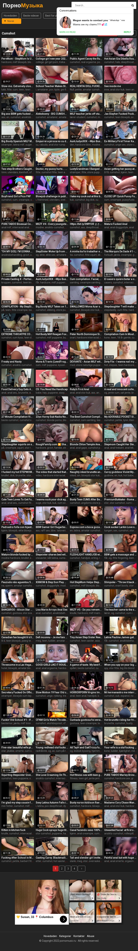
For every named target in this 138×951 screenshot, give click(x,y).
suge (38, 502)
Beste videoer (31, 15)
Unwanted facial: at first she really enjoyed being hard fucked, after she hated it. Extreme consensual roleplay (120, 830)
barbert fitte (27, 861)
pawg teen (28, 640)
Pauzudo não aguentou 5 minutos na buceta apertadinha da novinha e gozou (17, 582)
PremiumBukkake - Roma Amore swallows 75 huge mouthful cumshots (120, 499)
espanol (125, 695)
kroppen (6, 282)
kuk (72, 199)
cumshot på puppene (100, 447)
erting (94, 558)
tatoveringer (64, 530)
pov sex (101, 62)
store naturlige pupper (88, 365)
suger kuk (31, 144)
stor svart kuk (30, 613)
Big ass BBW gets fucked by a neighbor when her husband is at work (17, 113)
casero (108, 282)
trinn (4, 172)
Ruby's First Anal (79, 389)
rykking (58, 695)
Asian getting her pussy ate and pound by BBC (120, 168)
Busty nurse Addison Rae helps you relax (86, 802)
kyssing (62, 365)
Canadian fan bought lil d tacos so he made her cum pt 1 (17, 637)
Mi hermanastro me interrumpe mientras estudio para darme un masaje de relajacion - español (120, 692)
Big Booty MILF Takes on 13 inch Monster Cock (52, 306)
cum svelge (64, 502)
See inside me (112, 86)
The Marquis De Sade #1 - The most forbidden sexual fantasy (120, 251)
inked (73, 475)
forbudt (108, 254)
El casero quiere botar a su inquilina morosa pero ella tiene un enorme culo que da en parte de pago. (120, 279)
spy (106, 668)
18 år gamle (124, 337)
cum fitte (122, 310)
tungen (108, 530)
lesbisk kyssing (82, 750)
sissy (62, 392)
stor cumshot (117, 502)
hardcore (6, 62)
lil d (3, 640)
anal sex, (12, 392)
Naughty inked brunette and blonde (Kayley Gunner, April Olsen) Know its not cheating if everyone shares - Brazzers (86, 472)
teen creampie (88, 723)
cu (37, 144)
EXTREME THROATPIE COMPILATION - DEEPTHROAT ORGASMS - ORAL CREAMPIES (17, 334)
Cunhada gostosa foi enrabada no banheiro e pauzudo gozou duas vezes (86, 719)
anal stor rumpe (58, 144)
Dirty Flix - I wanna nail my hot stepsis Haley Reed (120, 361)
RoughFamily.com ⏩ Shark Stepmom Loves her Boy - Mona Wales (52, 444)
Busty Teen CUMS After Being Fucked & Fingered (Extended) (86, 499)
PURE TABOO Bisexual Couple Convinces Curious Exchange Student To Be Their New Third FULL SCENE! (17, 224)
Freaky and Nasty (11, 361)
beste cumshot (10, 420)
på (2, 310)
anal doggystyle (119, 227)
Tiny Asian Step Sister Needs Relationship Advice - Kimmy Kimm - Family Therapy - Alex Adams (86, 637)
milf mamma (96, 613)
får (37, 282)
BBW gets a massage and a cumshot (120, 554)
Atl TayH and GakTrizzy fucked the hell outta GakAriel (86, 747)
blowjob (13, 530)
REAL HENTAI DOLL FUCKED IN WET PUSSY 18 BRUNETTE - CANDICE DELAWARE (86, 86)
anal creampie (85, 833)
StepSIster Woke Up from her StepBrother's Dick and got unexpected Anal (52, 251)
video (39, 475)
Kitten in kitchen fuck (13, 830)
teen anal (131, 89)
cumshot (75, 62)
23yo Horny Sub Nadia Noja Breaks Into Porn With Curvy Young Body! (52, 416)
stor (29, 475)
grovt (26, 254)
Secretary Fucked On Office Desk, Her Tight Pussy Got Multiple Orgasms (17, 692)
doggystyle (53, 585)
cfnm (66, 723)
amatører (42, 89)
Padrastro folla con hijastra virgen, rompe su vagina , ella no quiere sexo (17, 527)
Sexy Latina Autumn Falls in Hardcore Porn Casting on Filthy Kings (52, 802)
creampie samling (90, 282)
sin (78, 475)
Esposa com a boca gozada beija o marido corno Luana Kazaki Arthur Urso (86, 527)
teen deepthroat (33, 337)
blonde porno (54, 420)
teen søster (87, 640)
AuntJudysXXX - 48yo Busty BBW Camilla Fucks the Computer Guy (86, 141)
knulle (73, 613)
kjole (57, 89)
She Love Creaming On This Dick (52, 775)
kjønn (124, 172)
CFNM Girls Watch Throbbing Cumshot (52, 719)
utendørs (13, 172)
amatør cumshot (92, 89)
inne (106, 89)
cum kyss (18, 337)
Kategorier (65, 936)
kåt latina (53, 558)
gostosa (17, 613)
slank (73, 861)
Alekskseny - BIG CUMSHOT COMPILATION (52, 113)
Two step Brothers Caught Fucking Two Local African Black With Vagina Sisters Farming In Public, (17, 168)
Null (72, 89)
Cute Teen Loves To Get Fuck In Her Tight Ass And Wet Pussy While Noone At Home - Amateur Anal (17, 499)
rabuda (44, 144)
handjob (85, 558)
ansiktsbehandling (32, 117)
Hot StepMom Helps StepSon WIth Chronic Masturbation (86, 582)
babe (39, 392)
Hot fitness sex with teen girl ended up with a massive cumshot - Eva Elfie (86, 775)
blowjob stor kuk (90, 310)
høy (45, 392)
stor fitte (114, 668)
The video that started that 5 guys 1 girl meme (52, 472)
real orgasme (88, 62)
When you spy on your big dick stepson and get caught (120, 664)
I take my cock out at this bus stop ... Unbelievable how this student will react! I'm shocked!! (86, 196)
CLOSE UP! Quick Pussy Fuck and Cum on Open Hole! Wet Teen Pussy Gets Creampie (120, 196)
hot (106, 365)
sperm (9, 585)
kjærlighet (124, 750)
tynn (125, 420)
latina (77, 530)
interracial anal (20, 227)
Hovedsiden (10, 15)
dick (12, 475)
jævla (117, 254)
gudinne (108, 475)
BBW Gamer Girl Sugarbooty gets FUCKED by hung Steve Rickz (52, 527)
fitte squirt (91, 254)
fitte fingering (120, 558)
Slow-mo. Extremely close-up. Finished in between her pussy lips (17, 86)
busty (129, 723)
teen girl (83, 778)
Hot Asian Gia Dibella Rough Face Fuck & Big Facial (120, 58)
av (53, 750)
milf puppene (59, 282)
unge (50, 695)
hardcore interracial (88, 337)
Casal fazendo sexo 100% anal (86, 830)
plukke (10, 750)
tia (71, 254)
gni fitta (65, 89)
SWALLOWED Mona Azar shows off (86, 306)
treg (65, 695)
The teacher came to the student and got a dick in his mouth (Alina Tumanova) (120, 609)
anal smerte (117, 861)
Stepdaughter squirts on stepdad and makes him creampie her (17, 444)
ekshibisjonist (54, 723)
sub (117, 695)
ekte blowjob (26, 530)
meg (38, 640)
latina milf (18, 144)
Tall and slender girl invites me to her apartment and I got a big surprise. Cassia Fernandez (86, 857)
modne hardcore (10, 558)
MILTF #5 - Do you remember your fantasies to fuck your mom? (86, 609)
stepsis (113, 365)
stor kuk (46, 502)
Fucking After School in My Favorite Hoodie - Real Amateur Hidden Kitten (17, 857)
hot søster (59, 861)
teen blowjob (122, 117)
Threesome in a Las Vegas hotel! (17, 664)
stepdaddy (110, 310)
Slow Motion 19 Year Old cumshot (52, 692)
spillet (73, 668)
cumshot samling (29, 420)
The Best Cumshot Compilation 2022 (86, 416)
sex (115, 530)
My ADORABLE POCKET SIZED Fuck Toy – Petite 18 (120, 416)
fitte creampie (20, 310)
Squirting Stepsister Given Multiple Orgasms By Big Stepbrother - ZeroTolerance (17, 775)
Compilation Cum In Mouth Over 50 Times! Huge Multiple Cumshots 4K (120, 334)
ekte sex (50, 254)
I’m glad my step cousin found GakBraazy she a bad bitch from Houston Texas (17, 802)
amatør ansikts (65, 640)
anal (106, 227)
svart (73, 337)
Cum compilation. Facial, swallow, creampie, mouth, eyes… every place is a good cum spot (86, 279)
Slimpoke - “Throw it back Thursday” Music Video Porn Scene (120, 582)
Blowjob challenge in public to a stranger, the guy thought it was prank (52, 196)
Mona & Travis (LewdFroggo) (52, 361)
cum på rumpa (64, 750)
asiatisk (99, 640)
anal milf (6, 227)
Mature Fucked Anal (115, 224)
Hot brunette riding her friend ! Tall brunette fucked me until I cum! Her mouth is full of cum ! (120, 719)
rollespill (129, 833)
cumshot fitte (49, 172)
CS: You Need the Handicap (52, 389)
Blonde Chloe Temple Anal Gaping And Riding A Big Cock (86, 444)
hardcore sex (122, 778)
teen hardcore (126, 365)
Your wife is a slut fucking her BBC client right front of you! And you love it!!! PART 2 (120, 747)
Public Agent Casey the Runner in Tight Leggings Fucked (86, 58)
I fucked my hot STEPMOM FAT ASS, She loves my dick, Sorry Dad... (17, 472)
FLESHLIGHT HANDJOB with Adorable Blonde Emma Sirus (86, 554)
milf (133, 750)
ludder (52, 640)
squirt (20, 447)
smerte (19, 750)
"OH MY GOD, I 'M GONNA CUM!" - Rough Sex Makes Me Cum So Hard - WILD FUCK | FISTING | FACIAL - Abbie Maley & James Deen (17, 251)
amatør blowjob (68, 117)
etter (38, 861)
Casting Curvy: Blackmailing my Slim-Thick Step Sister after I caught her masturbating (52, 857)
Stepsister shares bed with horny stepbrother (52, 554)
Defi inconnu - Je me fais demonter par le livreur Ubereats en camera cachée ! (52, 637)
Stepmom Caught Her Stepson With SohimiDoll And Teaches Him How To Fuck (120, 444)
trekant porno (67, 62)
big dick (90, 199)
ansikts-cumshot (54, 227)
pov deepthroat (53, 806)
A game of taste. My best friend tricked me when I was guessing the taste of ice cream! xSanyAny (86, 664)
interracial (129, 282)
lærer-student (78, 117)
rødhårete (41, 750)
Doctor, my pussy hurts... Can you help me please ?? (52, 168)
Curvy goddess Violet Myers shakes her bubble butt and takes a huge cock (120, 472)
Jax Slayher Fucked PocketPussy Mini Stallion (120, 113)
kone (107, 337)
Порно (12, 5)
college (40, 62)
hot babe (128, 475)
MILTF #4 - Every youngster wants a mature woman (52, 224)
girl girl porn (51, 62)
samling (74, 282)
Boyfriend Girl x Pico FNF (16, 196)
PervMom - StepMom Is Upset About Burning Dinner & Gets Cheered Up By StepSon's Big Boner (17, 58)
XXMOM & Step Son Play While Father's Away (52, 582)
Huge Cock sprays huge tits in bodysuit (52, 830)
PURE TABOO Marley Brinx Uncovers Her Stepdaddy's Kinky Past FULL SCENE (120, 775)
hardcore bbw (83, 144)
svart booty (121, 585)
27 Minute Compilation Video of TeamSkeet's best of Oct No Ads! (17, 416)
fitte (9, 89)
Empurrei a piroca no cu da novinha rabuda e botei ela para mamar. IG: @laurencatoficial (52, 141)
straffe (67, 447)
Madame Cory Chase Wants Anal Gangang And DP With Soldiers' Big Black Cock (120, 802)
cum (15, 89)
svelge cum (67, 199)
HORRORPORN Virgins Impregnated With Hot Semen (86, 692)
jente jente (95, 778)
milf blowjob (20, 62)
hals (117, 62)
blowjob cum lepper (24, 695)
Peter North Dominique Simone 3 (86, 334)
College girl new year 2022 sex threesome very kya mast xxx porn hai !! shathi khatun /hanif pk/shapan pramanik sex (52, 58)
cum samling (88, 420)
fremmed (42, 199)
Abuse (90, 936)
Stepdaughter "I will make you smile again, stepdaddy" (120, 306)
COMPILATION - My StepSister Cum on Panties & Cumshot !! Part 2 (17, 306)
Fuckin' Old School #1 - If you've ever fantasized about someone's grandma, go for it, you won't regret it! (17, 719)
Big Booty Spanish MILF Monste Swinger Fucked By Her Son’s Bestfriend (17, 141)
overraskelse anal (99, 861)
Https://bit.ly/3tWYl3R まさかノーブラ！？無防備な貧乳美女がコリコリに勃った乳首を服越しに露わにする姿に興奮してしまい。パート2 (86, 224)
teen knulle (31, 89)
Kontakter (79, 936)
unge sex (120, 144)
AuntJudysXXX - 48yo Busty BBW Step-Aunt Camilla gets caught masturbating (52, 279)
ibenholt (23, 172)
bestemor (7, 723)
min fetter (7, 806)
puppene (53, 392)
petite (78, 89)
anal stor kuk (117, 89)
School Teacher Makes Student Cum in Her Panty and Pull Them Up (52, 86)
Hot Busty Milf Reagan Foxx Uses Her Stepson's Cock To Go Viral (52, 334)
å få (106, 172)
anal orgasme (49, 668)
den (72, 144)
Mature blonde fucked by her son (17, 554)
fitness (74, 778)
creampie (24, 199)
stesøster (41, 558)
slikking (51, 310)
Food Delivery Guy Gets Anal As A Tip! (17, 389)
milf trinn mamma (31, 723)
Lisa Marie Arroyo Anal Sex (51, 609)
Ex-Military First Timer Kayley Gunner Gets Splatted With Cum (120, 141)
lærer (107, 613)
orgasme (130, 861)
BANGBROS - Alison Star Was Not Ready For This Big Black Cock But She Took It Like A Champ (17, 609)
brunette (23, 392)
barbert (33, 310)
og (37, 254)
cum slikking (32, 750)
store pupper (94, 172)
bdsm (101, 695)
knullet (5, 475)
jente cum (113, 392)
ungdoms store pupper (94, 502)
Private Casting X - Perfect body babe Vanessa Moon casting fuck (17, 279)
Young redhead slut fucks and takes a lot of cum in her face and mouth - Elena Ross (52, 747)
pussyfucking (129, 199)
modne (96, 144)
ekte (42, 254)
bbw (53, 530)
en (7, 117)
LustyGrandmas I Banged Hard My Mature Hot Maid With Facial (86, 168)
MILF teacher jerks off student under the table (86, 113)
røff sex (45, 530)
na (2, 585)
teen (21, 89)
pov (51, 89)
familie (58, 447)
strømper (6, 144)
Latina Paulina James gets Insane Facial (120, 637)
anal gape (81, 447)
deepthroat (127, 62)
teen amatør (65, 172)
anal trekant (117, 447)
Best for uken (53, 15)
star (3, 750)
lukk (3, 89)
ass (3, 117)
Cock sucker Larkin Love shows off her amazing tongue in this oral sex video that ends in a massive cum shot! (120, 527)
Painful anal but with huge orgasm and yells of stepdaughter (120, 857)
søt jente (125, 392)
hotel (4, 668)
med (72, 365)
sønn (33, 558)
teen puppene (20, 778)
